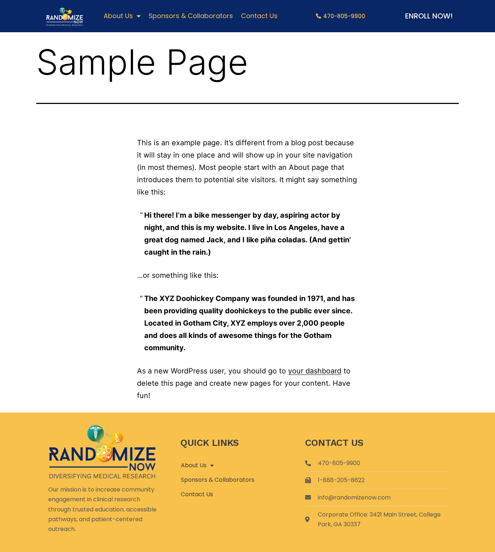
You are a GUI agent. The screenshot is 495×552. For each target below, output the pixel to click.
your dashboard (314, 371)
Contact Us (259, 15)
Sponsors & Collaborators (191, 15)
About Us (118, 15)
